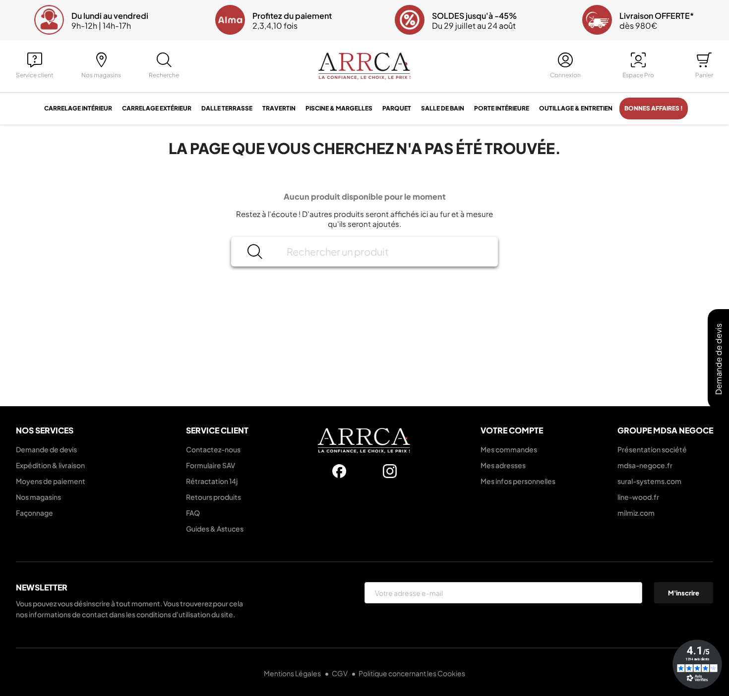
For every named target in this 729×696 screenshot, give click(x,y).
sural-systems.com (649, 481)
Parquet (396, 108)
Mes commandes (509, 449)
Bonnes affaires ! (653, 108)
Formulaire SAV (210, 465)
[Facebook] (339, 471)
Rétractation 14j (212, 481)
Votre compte (512, 430)
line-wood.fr (638, 496)
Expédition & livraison (50, 465)
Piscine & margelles (338, 108)
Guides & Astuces (214, 528)
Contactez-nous (213, 449)
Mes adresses (503, 465)
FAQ (193, 512)
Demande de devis (46, 449)
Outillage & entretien (575, 108)
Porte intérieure (501, 108)
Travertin (279, 108)
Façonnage (34, 512)
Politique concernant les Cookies (412, 673)
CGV (340, 673)
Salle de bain (442, 108)
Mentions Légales (293, 673)
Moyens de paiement (50, 481)
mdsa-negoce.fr (644, 465)
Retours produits (213, 496)
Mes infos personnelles (518, 481)
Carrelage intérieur (78, 108)
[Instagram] (390, 471)
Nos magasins (38, 496)
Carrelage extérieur (156, 108)
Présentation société (652, 449)
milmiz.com (636, 512)
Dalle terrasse (226, 108)
